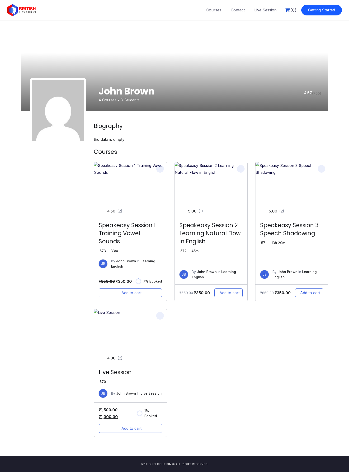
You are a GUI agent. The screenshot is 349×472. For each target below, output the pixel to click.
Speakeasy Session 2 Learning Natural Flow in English (210, 233)
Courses (213, 10)
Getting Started (321, 10)
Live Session (265, 10)
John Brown (126, 261)
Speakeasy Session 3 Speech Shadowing (289, 229)
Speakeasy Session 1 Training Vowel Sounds (127, 233)
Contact (238, 10)
